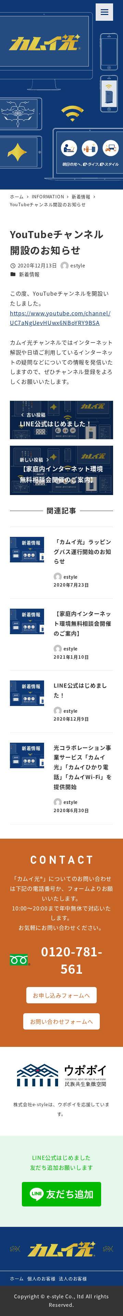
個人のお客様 (41, 1278)
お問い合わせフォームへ (61, 1021)
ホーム (17, 1278)
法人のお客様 (73, 1278)
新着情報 (29, 274)
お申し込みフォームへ (61, 995)
